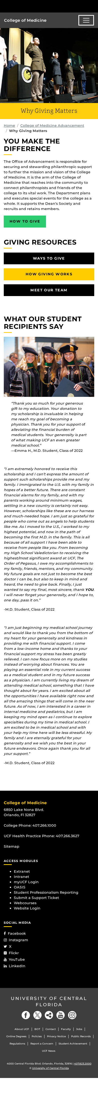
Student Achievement (73, 1043)
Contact (50, 1029)
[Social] (49, 1015)
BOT (37, 1029)
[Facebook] (26, 1015)
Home (9, 125)
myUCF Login (26, 882)
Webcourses (25, 903)
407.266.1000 (44, 825)
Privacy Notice (56, 1036)
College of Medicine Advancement (52, 125)
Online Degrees (16, 1036)
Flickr (14, 953)
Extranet (22, 871)
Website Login (27, 908)
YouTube (17, 959)
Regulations (17, 1043)
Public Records (81, 1036)
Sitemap (11, 846)
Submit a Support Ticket (36, 897)
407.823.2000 (82, 1063)
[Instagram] (72, 1015)
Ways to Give (49, 258)
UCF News (48, 1050)
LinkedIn (17, 966)
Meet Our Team (48, 290)
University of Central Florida (49, 1001)
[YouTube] (60, 1015)
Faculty (66, 1029)
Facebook (17, 933)
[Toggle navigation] (86, 20)
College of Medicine (25, 20)
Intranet (21, 876)
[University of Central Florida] (38, 6)
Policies (37, 1036)
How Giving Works (49, 274)
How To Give (25, 221)
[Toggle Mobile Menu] (93, 6)
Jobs (79, 1029)
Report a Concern (41, 1043)
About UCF (22, 1029)
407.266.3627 (67, 836)
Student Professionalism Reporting (46, 892)
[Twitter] (37, 1015)
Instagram (18, 940)
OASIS (19, 887)
